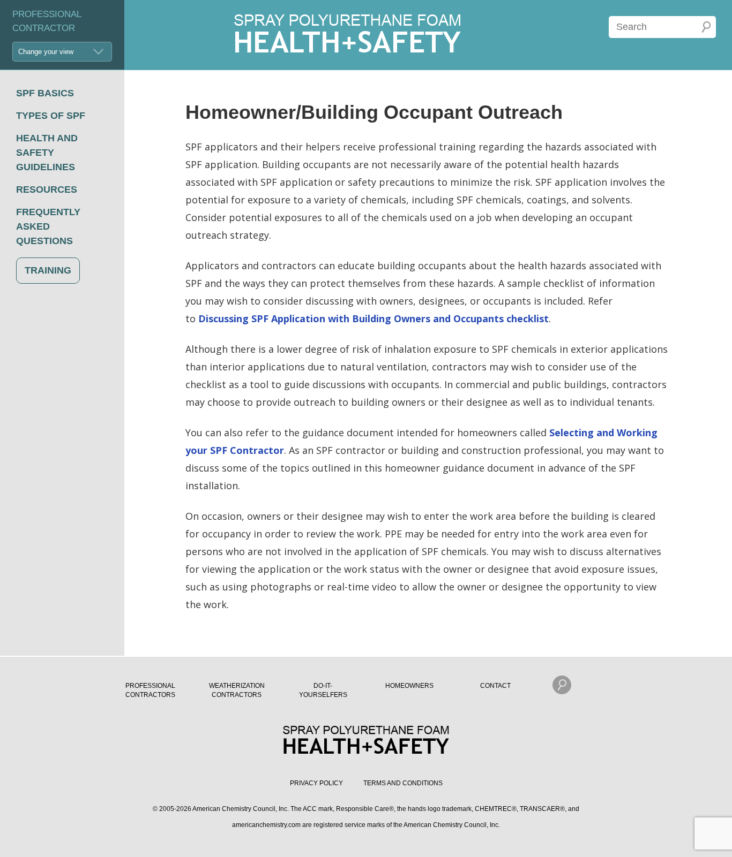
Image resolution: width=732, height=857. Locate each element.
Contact (495, 685)
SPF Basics (45, 93)
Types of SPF (50, 115)
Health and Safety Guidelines (47, 152)
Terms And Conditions (403, 783)
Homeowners (409, 685)
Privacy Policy (316, 783)
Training (48, 270)
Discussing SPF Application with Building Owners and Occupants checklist (373, 318)
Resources (46, 189)
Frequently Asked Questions (48, 226)
